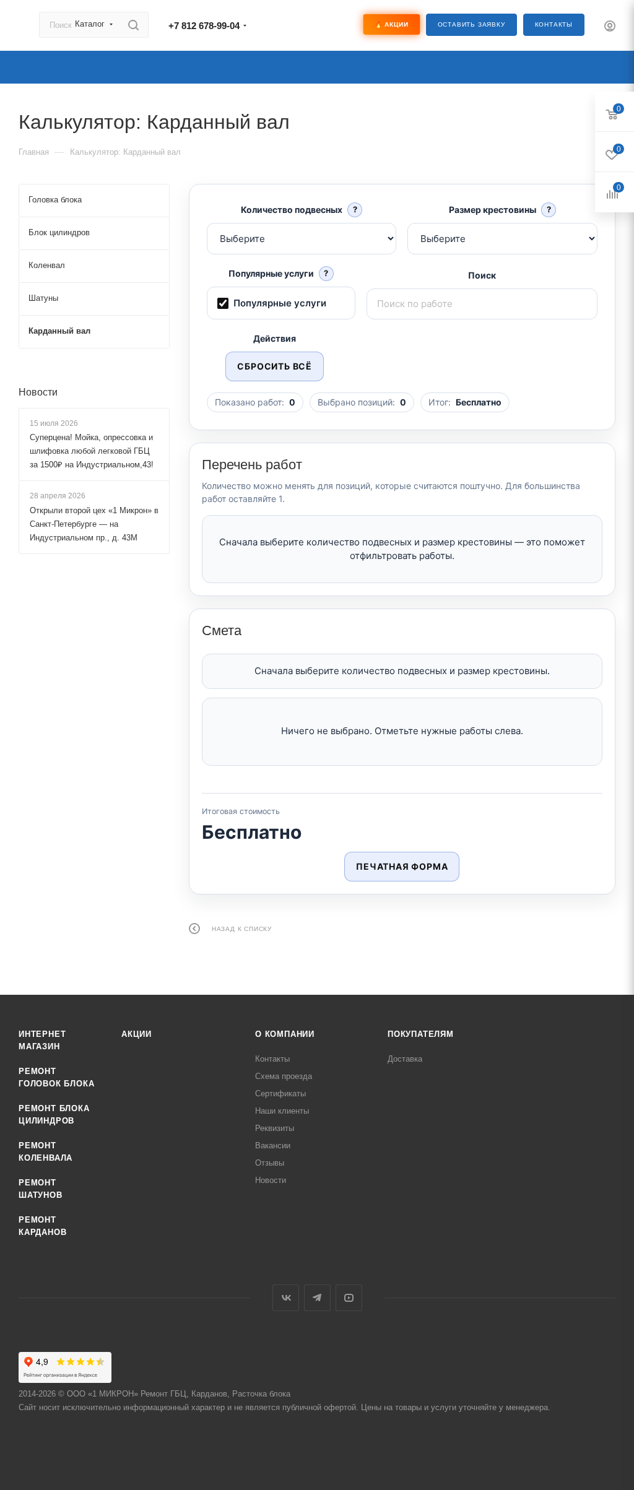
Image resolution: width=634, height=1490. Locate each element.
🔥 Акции (391, 24)
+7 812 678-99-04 (204, 25)
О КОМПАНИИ (285, 1034)
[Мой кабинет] (609, 27)
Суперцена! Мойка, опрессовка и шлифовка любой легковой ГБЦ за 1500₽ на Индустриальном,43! (92, 451)
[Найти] (133, 25)
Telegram (317, 1297)
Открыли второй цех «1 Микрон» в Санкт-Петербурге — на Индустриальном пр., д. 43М (94, 524)
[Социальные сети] (306, 24)
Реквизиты (274, 1128)
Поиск (482, 275)
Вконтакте (285, 1297)
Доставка (405, 1058)
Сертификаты (280, 1093)
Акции (136, 1034)
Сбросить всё (274, 366)
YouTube (349, 1297)
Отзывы (269, 1162)
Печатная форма (402, 866)
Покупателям (421, 1034)
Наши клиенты (282, 1110)
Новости (38, 392)
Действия (274, 338)
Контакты (554, 24)
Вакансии (272, 1145)
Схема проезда (283, 1076)
